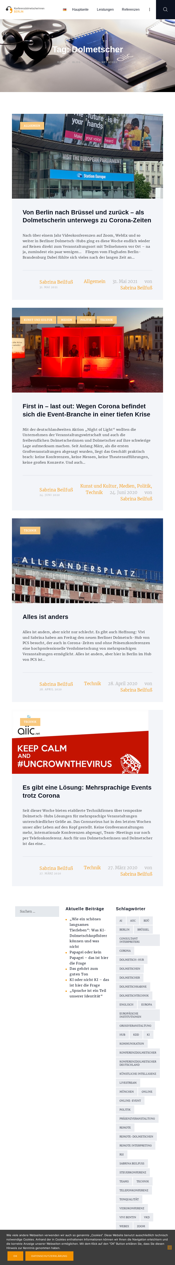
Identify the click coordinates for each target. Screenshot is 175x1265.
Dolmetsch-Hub (132, 959)
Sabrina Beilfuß (56, 282)
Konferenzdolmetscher (138, 1052)
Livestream (128, 1082)
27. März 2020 (122, 867)
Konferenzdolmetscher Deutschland (138, 1063)
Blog (76, 62)
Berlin (125, 929)
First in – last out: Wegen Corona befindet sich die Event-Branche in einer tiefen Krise (86, 410)
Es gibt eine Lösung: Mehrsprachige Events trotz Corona (87, 791)
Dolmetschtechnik (134, 995)
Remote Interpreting (136, 1145)
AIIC (133, 920)
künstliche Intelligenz (138, 1073)
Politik (86, 319)
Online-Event (130, 1100)
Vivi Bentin (128, 1217)
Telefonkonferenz (134, 1190)
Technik (106, 319)
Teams (124, 1181)
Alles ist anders (45, 616)
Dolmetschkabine (133, 986)
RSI (122, 1154)
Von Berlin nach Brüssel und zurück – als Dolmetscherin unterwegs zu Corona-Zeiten (87, 216)
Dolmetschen (130, 968)
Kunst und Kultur (38, 319)
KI (148, 1034)
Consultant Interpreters (130, 940)
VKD (147, 1217)
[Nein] (170, 1247)
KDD (136, 1034)
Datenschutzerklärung (49, 1256)
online (147, 1091)
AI (121, 920)
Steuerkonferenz (133, 1172)
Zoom (141, 1226)
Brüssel (143, 929)
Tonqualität (129, 1199)
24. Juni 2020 (123, 492)
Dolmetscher (130, 977)
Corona (125, 950)
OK (15, 1256)
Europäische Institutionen (130, 1015)
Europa (146, 1004)
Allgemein (32, 125)
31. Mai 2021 (124, 281)
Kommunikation (132, 1043)
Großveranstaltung (135, 1025)
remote (125, 1127)
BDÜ (146, 920)
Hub (122, 1034)
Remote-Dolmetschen (136, 1136)
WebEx (124, 1226)
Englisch (126, 1004)
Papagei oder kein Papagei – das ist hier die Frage (89, 957)
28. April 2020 (122, 683)
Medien (66, 319)
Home (61, 62)
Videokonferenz (132, 1208)
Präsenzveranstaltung (137, 1118)
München (127, 1091)
